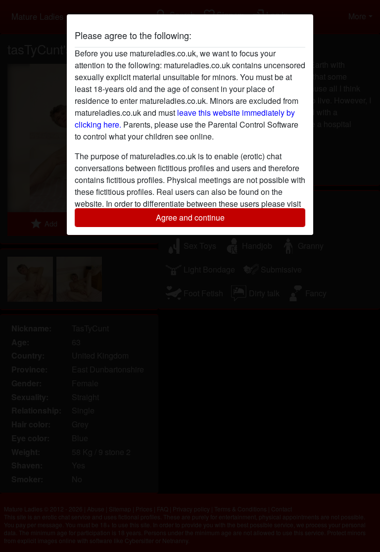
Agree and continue (190, 217)
